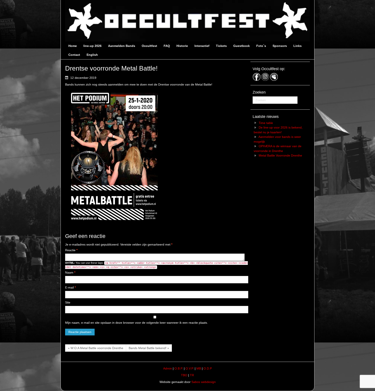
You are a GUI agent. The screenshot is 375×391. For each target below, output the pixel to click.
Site (67, 302)
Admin (167, 368)
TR (192, 375)
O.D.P (208, 368)
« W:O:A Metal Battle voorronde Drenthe (95, 348)
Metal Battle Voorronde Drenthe (280, 155)
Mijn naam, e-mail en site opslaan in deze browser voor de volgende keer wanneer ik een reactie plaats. (136, 322)
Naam (70, 272)
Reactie (71, 250)
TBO (184, 375)
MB (198, 368)
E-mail (70, 287)
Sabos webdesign (203, 382)
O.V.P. (190, 368)
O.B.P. (178, 368)
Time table (266, 123)
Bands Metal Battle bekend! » (149, 348)
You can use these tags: (156, 265)
